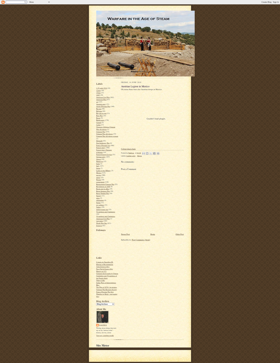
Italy (97, 166)
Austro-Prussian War (103, 106)
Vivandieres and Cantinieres (105, 212)
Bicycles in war (101, 113)
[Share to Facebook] (154, 153)
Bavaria (98, 109)
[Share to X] (150, 153)
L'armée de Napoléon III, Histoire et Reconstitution (104, 263)
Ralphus (103, 325)
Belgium (99, 111)
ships (98, 198)
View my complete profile (105, 335)
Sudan (98, 202)
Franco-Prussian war (103, 145)
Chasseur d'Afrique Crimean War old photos (105, 128)
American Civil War (103, 97)
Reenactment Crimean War (105, 184)
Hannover (99, 161)
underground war (102, 209)
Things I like (100, 280)
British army (100, 120)
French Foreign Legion (104, 154)
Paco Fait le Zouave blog (104, 269)
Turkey (98, 207)
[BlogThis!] (147, 153)
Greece (98, 159)
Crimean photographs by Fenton (107, 273)
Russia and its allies (102, 189)
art (97, 102)
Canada (98, 122)
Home (152, 234)
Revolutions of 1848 (103, 186)
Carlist (98, 125)
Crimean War (100, 132)
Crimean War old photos (104, 134)
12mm (98, 90)
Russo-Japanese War (103, 191)
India (98, 164)
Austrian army (101, 104)
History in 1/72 (101, 271)
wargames (99, 221)
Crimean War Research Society (106, 289)
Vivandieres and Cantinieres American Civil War (105, 217)
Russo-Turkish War (102, 193)
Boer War (99, 115)
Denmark (99, 141)
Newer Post (125, 234)
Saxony (98, 196)
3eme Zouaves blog (103, 266)
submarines (100, 200)
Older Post (180, 234)
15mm (98, 93)
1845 (98, 95)
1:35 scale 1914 (101, 88)
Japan (98, 168)
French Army (100, 147)
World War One (101, 223)
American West (101, 99)
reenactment (100, 182)
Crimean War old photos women (107, 136)
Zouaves (99, 225)
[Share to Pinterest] (158, 153)
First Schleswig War (103, 143)
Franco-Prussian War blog (105, 292)
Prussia (98, 180)
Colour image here (128, 149)
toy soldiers (100, 205)
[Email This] (143, 153)
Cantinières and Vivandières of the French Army (106, 277)
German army (101, 157)
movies (98, 175)
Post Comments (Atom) (141, 239)
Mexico (98, 173)
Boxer (98, 118)
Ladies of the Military (103, 170)
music (98, 177)
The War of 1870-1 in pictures (106, 287)
